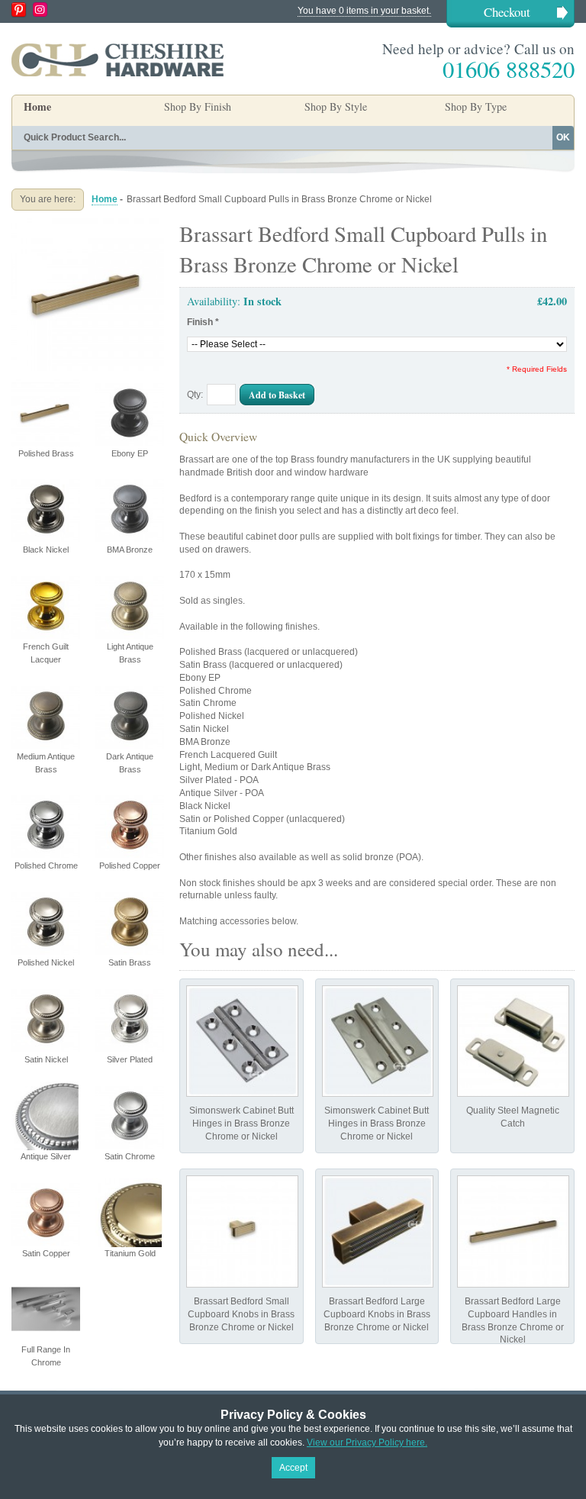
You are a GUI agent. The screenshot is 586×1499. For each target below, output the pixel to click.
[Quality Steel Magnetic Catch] (513, 1041)
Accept (293, 1467)
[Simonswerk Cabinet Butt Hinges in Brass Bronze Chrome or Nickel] (242, 1041)
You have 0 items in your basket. (364, 10)
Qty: (195, 394)
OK (563, 137)
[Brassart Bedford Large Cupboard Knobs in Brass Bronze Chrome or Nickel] (378, 1231)
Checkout (507, 12)
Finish (203, 322)
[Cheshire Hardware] (117, 59)
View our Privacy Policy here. (367, 1442)
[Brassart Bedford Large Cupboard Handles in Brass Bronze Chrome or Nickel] (513, 1231)
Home (37, 106)
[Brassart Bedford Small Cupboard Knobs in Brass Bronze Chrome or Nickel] (242, 1231)
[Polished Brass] (87, 224)
